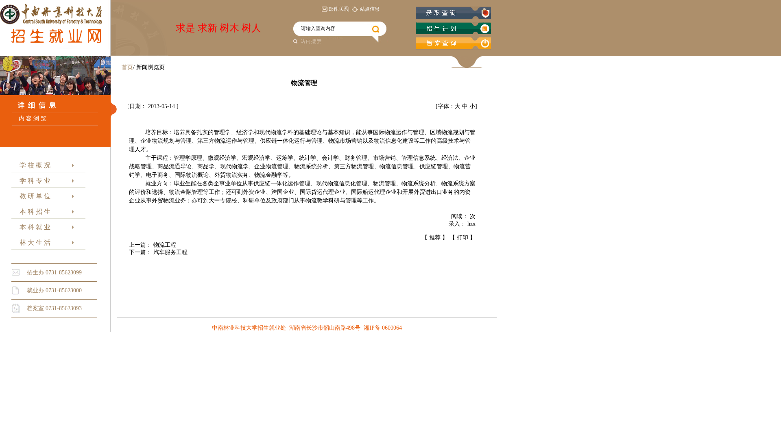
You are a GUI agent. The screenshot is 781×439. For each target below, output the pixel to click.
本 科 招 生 (33, 211)
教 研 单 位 (33, 196)
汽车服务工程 (170, 252)
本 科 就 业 (33, 227)
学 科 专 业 (33, 180)
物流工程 (164, 245)
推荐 (435, 238)
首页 (127, 67)
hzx (471, 224)
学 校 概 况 (33, 165)
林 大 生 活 (33, 242)
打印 (462, 238)
